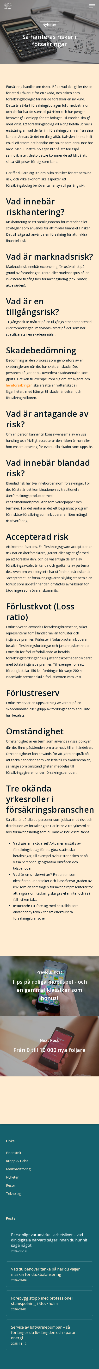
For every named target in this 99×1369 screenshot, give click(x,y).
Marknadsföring (18, 1169)
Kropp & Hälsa (17, 1161)
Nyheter (49, 24)
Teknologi (13, 1193)
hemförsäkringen (19, 385)
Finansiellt (13, 1152)
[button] (92, 5)
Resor (10, 1185)
